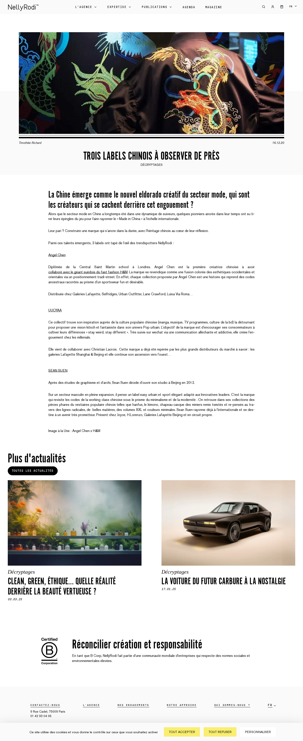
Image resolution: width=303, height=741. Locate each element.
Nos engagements (133, 705)
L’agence (91, 705)
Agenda (189, 7)
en (293, 9)
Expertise (116, 7)
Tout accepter (182, 732)
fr (290, 6)
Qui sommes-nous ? (232, 705)
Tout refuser (220, 732)
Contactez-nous (45, 705)
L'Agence (83, 7)
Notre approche (182, 705)
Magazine (213, 7)
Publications (154, 7)
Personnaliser (258, 732)
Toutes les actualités (32, 470)
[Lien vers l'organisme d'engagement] (49, 666)
